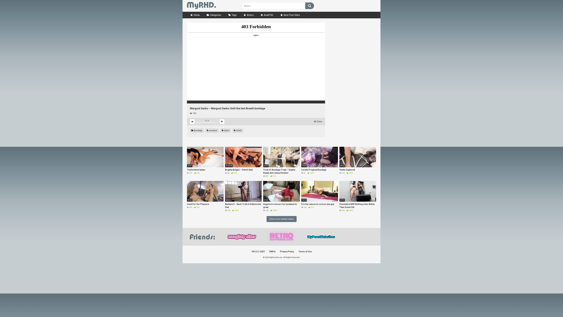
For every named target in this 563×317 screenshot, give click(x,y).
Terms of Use (305, 251)
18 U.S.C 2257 (258, 251)
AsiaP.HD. (268, 15)
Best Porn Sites (292, 15)
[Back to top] (553, 308)
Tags (234, 15)
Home (197, 15)
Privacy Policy (287, 251)
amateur (213, 130)
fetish (239, 130)
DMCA (272, 251)
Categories (215, 15)
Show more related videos (281, 219)
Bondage (198, 130)
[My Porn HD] (201, 6)
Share (319, 121)
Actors (250, 15)
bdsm (226, 130)
